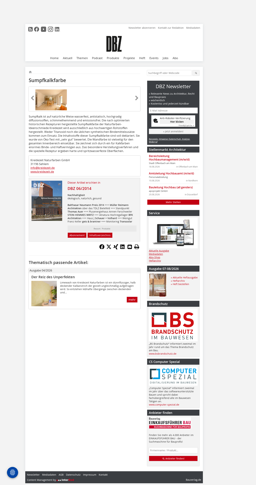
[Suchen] (196, 73)
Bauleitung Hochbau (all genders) (171, 187)
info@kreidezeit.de (42, 168)
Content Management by (42, 480)
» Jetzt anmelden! (173, 131)
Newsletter (33, 474)
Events (153, 58)
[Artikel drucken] (136, 246)
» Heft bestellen (180, 284)
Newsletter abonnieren (142, 27)
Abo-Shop (154, 257)
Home (54, 58)
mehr (132, 300)
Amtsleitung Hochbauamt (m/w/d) (171, 173)
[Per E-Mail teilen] (129, 246)
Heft (142, 58)
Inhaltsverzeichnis (100, 235)
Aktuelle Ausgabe (159, 250)
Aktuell (67, 58)
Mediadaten (193, 27)
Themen (82, 58)
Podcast (97, 58)
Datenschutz (73, 474)
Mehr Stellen (173, 202)
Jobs (165, 58)
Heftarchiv (155, 260)
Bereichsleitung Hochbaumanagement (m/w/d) (169, 157)
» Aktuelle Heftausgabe (184, 277)
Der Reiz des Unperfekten (53, 277)
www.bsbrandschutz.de (162, 353)
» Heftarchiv (178, 280)
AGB (61, 474)
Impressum (89, 474)
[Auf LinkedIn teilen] (122, 248)
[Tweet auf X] (108, 248)
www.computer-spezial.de (164, 404)
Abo (175, 58)
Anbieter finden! (174, 458)
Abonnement (77, 235)
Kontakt (103, 474)
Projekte (129, 58)
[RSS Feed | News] (30, 29)
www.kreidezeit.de (42, 172)
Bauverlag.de (193, 479)
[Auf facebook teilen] (101, 248)
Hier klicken (177, 121)
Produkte (113, 58)
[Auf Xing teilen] (115, 248)
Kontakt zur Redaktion (171, 27)
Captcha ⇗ (186, 125)
